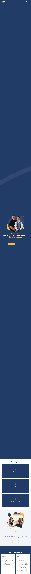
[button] (12, 244)
